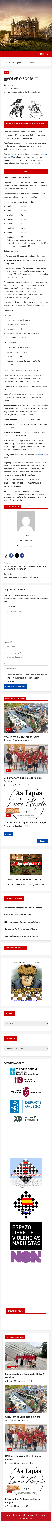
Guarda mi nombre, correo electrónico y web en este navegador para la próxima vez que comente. (26, 678)
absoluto (37, 163)
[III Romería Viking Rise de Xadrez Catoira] (26, 759)
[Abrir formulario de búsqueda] (47, 54)
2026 (6, 72)
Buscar (8, 834)
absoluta (43, 154)
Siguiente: (21, 575)
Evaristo (9, 85)
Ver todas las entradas (26, 546)
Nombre (8, 642)
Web (6, 664)
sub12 (10, 157)
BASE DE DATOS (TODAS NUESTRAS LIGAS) (26, 879)
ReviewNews (42, 1515)
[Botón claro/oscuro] (41, 54)
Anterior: (25, 566)
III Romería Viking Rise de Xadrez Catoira (22, 922)
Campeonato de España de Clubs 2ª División (23, 907)
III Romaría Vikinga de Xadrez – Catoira (21, 936)
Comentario (9, 606)
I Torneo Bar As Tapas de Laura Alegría (25, 822)
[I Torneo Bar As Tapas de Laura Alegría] (26, 804)
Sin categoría (13, 1367)
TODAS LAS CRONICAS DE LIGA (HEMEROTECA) (26, 884)
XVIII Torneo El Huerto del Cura (21, 736)
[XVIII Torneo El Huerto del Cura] (26, 718)
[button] (4, 54)
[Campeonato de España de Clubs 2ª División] (26, 1356)
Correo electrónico (12, 653)
